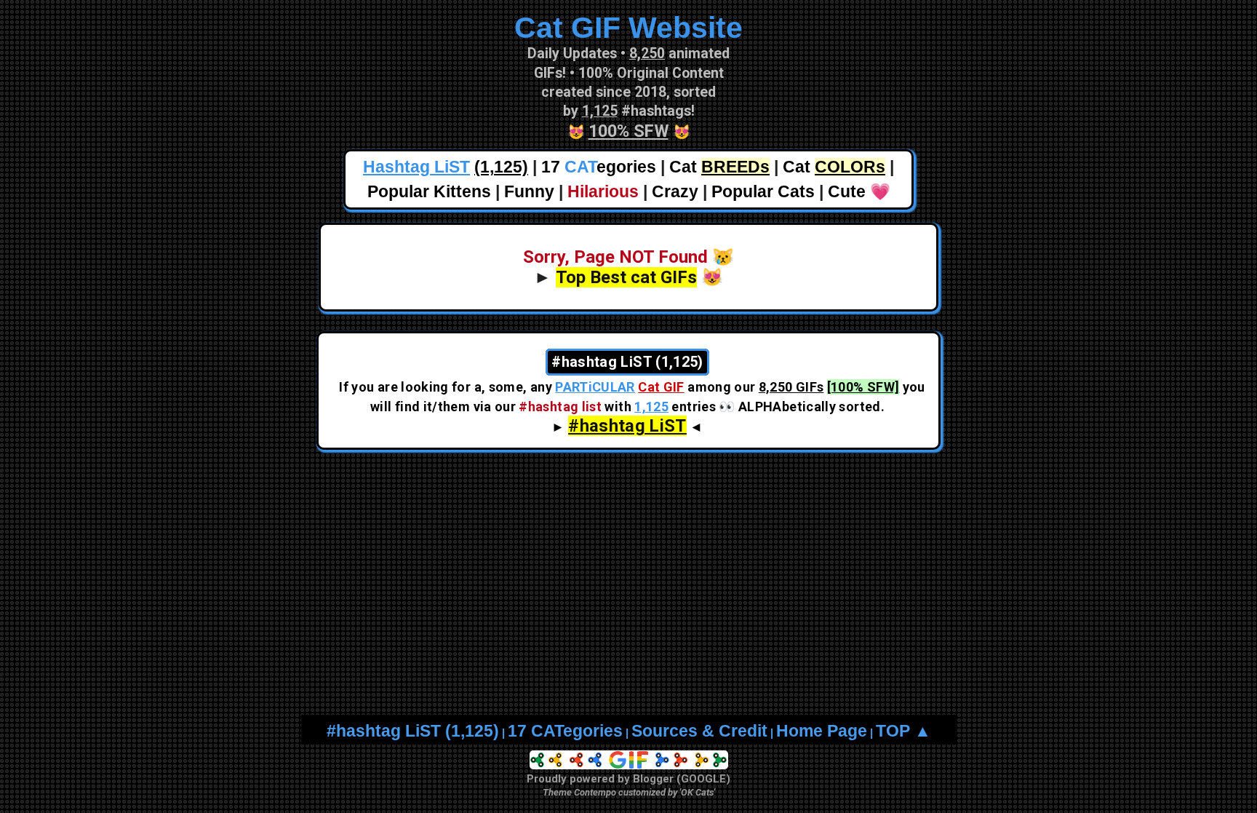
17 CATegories (565, 731)
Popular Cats (763, 192)
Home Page (821, 731)
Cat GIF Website (628, 27)
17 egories (598, 167)
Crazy (675, 192)
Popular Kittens (429, 192)
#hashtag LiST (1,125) (413, 731)
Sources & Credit (699, 731)
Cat (719, 167)
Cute (847, 192)
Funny (529, 192)
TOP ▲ (903, 731)
